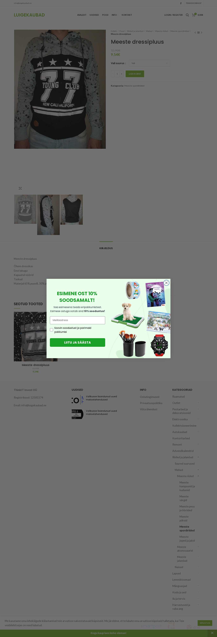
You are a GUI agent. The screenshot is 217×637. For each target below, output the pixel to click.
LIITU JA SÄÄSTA (77, 342)
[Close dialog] (166, 283)
